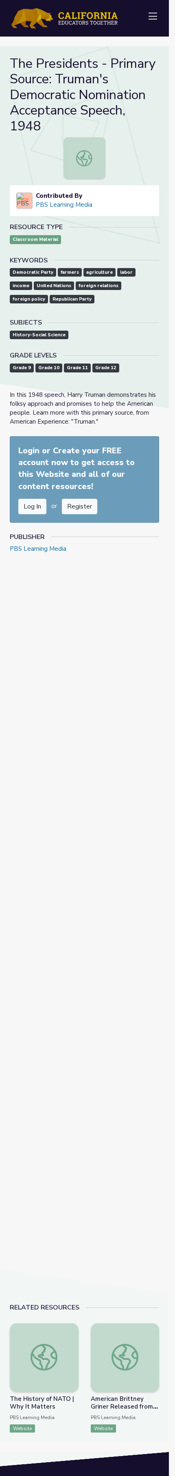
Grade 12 (105, 368)
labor (126, 272)
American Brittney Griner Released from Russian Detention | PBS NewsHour (122, 1410)
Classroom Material (35, 239)
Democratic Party (33, 272)
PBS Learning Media (64, 205)
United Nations (54, 286)
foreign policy (29, 299)
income (21, 286)
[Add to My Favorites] (72, 1329)
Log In (32, 506)
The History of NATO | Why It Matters (42, 1403)
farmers (70, 272)
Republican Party (72, 299)
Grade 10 (48, 368)
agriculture (99, 272)
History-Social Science (39, 335)
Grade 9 (22, 368)
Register (79, 506)
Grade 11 (77, 368)
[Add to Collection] (72, 1340)
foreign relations (98, 286)
